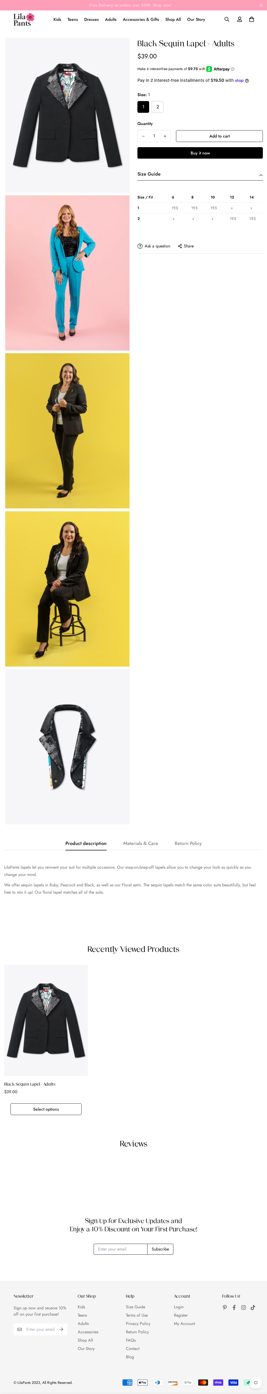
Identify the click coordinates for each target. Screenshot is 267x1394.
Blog (130, 1357)
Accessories (88, 1332)
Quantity (145, 124)
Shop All (173, 19)
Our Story (196, 19)
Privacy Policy (138, 1324)
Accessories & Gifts (141, 19)
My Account (184, 1324)
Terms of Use (137, 1315)
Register (181, 1315)
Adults (111, 19)
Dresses (91, 19)
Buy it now (200, 153)
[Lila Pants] (24, 19)
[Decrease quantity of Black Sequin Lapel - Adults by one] (143, 136)
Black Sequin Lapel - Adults (29, 1084)
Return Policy (137, 1332)
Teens (73, 19)
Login (179, 1307)
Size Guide (135, 1307)
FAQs (131, 1340)
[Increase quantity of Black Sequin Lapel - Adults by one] (165, 136)
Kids (57, 19)
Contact (132, 1349)
